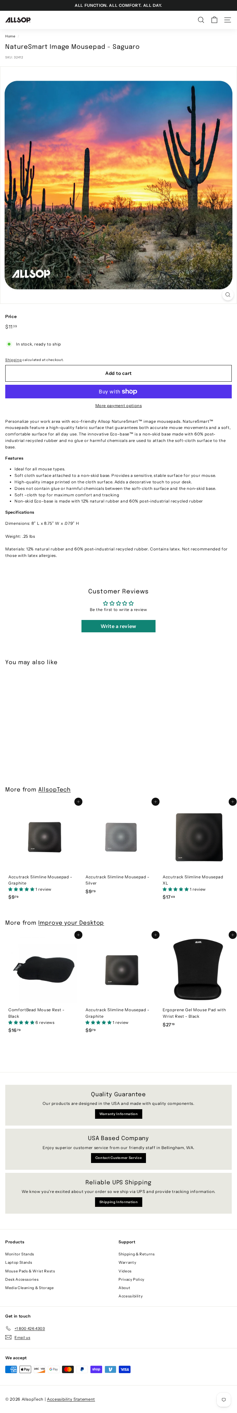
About (124, 1287)
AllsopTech (54, 790)
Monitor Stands (19, 1254)
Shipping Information (118, 1202)
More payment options (118, 405)
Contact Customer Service (118, 1158)
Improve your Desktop (71, 923)
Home (10, 36)
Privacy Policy (131, 1279)
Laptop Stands (18, 1262)
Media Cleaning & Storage (29, 1287)
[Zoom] (228, 294)
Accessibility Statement (71, 1399)
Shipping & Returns (136, 1254)
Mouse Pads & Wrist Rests (30, 1271)
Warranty (127, 1262)
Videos (125, 1271)
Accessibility (130, 1296)
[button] (21, 889)
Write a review (118, 626)
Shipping (13, 360)
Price (11, 316)
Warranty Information (118, 1114)
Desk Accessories (22, 1279)
